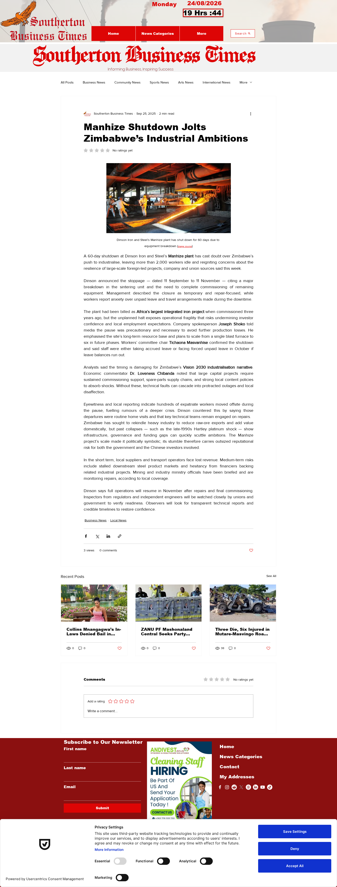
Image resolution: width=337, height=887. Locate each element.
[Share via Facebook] (86, 536)
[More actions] (250, 113)
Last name (75, 768)
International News (216, 82)
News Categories (241, 756)
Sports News (159, 82)
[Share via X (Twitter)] (97, 536)
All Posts (67, 82)
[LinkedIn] (255, 787)
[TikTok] (269, 787)
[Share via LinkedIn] (108, 536)
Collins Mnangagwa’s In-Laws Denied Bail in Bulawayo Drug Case (93, 631)
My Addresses (237, 776)
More (243, 82)
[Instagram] (227, 787)
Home (227, 746)
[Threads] (248, 787)
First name (75, 749)
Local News (118, 520)
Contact (229, 766)
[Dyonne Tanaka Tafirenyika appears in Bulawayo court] (94, 603)
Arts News (185, 82)
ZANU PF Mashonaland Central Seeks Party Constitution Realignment (166, 631)
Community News (127, 82)
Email (70, 787)
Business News (94, 82)
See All (271, 576)
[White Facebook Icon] (220, 787)
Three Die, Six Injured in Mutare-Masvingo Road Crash (242, 631)
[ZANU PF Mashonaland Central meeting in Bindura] (168, 603)
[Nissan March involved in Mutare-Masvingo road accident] (243, 603)
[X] (241, 787)
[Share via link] (119, 536)
